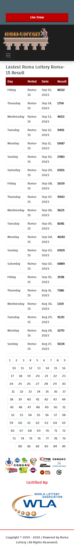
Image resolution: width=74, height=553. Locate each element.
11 (22, 368)
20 (38, 376)
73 (14, 438)
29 (55, 384)
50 (55, 407)
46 (20, 407)
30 (64, 384)
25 (20, 384)
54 (30, 415)
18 (20, 376)
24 (11, 384)
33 (30, 391)
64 (55, 423)
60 (20, 423)
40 (29, 399)
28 (46, 384)
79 (64, 438)
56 (47, 415)
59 (11, 423)
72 (64, 431)
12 (30, 368)
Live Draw (37, 17)
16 (64, 368)
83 (46, 446)
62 (37, 423)
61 (29, 423)
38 (11, 399)
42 (46, 399)
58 (64, 415)
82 (37, 446)
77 (47, 438)
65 (64, 423)
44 (64, 399)
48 (38, 407)
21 (46, 376)
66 (12, 431)
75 (30, 438)
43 (55, 399)
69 (38, 431)
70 (47, 431)
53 (21, 415)
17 (12, 376)
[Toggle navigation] (8, 55)
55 (38, 415)
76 (39, 438)
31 (13, 391)
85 (64, 446)
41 (37, 399)
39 (20, 399)
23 (64, 376)
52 (13, 415)
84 (55, 446)
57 (55, 415)
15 (55, 368)
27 (37, 384)
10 (14, 368)
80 (20, 446)
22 (55, 376)
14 (47, 368)
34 (38, 391)
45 (12, 407)
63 (46, 423)
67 (21, 431)
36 (55, 391)
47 (29, 407)
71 (55, 431)
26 (29, 384)
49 (47, 407)
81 (29, 446)
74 (22, 438)
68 (30, 431)
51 (64, 407)
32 (21, 391)
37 (64, 391)
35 (47, 391)
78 (55, 438)
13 (38, 368)
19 (29, 376)
